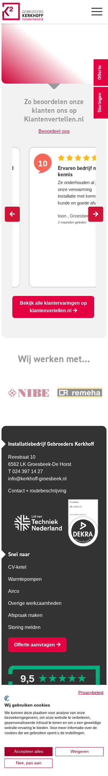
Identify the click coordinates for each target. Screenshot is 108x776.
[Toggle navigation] (97, 11)
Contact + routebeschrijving (37, 490)
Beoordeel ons (54, 131)
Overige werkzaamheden (35, 603)
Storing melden (24, 627)
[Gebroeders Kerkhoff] (23, 11)
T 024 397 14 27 (25, 471)
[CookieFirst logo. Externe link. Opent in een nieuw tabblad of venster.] (6, 698)
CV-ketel (17, 567)
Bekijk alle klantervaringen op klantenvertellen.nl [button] (53, 306)
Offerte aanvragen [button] (34, 644)
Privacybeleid (91, 692)
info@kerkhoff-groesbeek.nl (37, 478)
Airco (13, 591)
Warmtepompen (25, 579)
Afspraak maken (25, 615)
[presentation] (12, 214)
